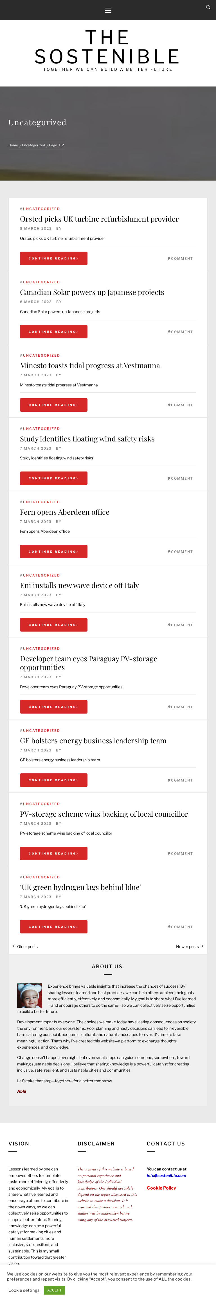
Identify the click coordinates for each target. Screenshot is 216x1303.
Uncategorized (41, 209)
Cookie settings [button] (24, 1290)
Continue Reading (52, 258)
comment (182, 258)
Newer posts (187, 946)
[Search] (208, 7)
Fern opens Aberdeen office (64, 512)
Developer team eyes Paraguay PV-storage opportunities (88, 662)
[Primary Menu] (108, 10)
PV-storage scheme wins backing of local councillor (104, 814)
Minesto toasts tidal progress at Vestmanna (90, 365)
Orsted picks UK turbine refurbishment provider (99, 219)
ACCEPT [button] (54, 1290)
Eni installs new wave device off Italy (79, 585)
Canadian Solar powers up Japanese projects (92, 292)
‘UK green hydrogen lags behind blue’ (80, 887)
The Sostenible (108, 47)
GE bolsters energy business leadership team (93, 740)
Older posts (27, 946)
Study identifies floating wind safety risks (87, 438)
